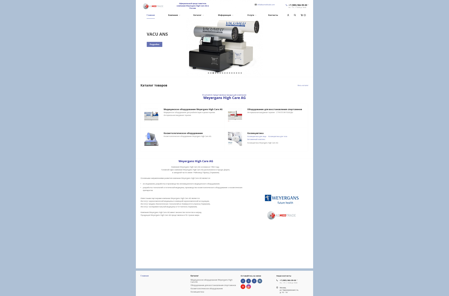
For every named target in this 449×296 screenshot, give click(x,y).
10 (229, 73)
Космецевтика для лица (256, 136)
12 (234, 73)
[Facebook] (243, 281)
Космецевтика (197, 292)
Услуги (251, 15)
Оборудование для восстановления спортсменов (213, 285)
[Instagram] (248, 286)
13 (236, 73)
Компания (173, 15)
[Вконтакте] (259, 281)
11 (231, 73)
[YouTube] (243, 286)
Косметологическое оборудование (207, 288)
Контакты (273, 15)
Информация (225, 15)
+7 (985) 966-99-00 (298, 5)
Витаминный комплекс (256, 139)
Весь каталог (303, 85)
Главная (151, 15)
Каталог (197, 15)
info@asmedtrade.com (266, 5)
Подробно (154, 44)
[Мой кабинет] (288, 15)
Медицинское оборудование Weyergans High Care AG (211, 281)
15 (241, 73)
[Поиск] (294, 15)
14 (238, 73)
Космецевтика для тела (277, 136)
